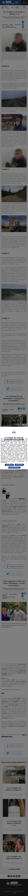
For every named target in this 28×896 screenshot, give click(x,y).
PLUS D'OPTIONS (14, 467)
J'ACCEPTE (9, 465)
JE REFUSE (19, 465)
